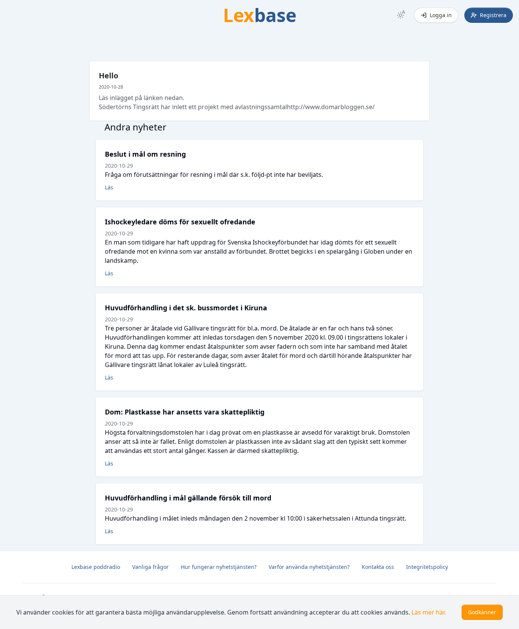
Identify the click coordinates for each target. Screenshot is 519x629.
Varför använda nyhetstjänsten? (309, 566)
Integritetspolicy (427, 566)
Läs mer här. (428, 612)
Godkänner (482, 612)
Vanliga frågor (150, 566)
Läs (109, 187)
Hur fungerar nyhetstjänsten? (218, 566)
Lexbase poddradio (95, 566)
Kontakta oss (378, 566)
